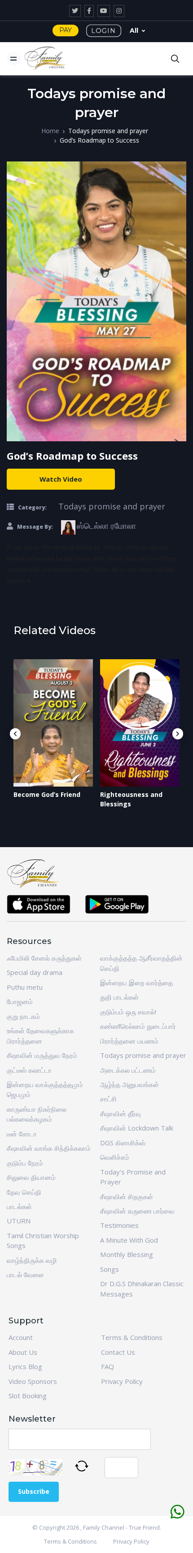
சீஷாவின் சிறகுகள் (126, 1196)
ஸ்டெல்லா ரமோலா (106, 525)
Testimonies (119, 1225)
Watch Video (60, 478)
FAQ (107, 1366)
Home (50, 130)
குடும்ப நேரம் (25, 1162)
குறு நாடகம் (23, 1016)
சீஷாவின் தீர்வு (120, 1113)
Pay (65, 30)
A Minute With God (129, 1239)
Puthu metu (25, 987)
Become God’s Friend (46, 794)
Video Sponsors (33, 1381)
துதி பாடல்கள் (119, 996)
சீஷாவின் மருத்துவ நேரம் (42, 1055)
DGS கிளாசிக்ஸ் (122, 1142)
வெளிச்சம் (114, 1157)
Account (21, 1337)
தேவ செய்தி (24, 1192)
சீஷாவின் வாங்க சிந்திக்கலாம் (49, 1148)
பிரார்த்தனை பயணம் (129, 1040)
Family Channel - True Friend (121, 1527)
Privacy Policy (122, 1381)
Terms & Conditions (131, 1337)
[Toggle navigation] (14, 58)
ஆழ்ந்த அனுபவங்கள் (129, 1084)
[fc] (45, 58)
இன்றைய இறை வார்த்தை (136, 982)
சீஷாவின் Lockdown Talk (136, 1127)
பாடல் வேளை (25, 1274)
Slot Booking (28, 1395)
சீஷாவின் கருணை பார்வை (137, 1210)
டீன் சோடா (22, 1133)
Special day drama (34, 972)
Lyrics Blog (25, 1366)
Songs (109, 1269)
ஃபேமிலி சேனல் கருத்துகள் (44, 957)
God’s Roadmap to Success (99, 140)
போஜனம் (20, 1001)
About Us (23, 1352)
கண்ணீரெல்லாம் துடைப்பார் (138, 1026)
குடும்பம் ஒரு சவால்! (128, 1011)
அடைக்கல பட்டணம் (128, 1070)
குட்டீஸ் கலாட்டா (29, 1070)
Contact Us (118, 1352)
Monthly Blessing (126, 1254)
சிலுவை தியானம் (31, 1177)
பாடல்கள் (19, 1206)
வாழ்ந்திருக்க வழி (32, 1260)
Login (104, 30)
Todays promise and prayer (108, 130)
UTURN (19, 1220)
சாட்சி (108, 1098)
